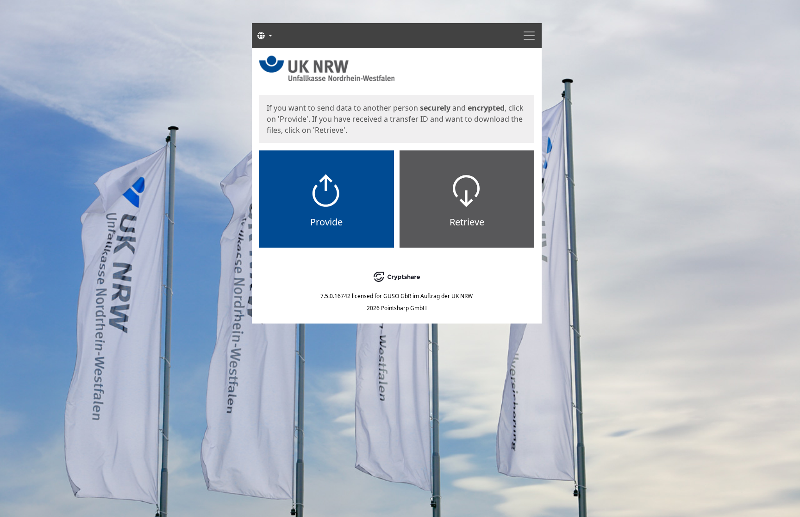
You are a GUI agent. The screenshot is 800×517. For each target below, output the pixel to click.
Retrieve (467, 222)
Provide (326, 222)
